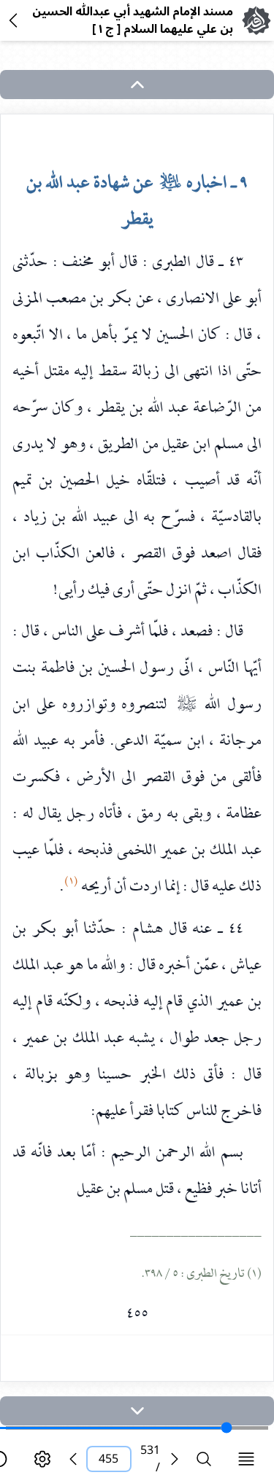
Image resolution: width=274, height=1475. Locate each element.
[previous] (73, 1459)
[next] (137, 1410)
